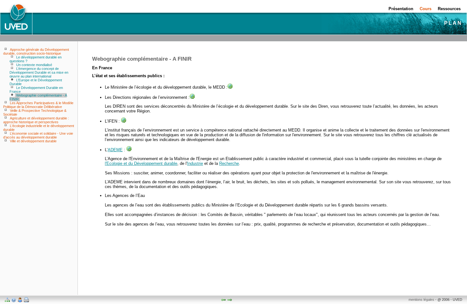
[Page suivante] (229, 299)
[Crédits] (20, 299)
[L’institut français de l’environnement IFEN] (123, 121)
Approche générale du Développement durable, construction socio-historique (36, 51)
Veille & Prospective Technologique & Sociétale (34, 112)
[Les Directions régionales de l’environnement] (192, 97)
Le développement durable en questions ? (36, 59)
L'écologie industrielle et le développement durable (38, 128)
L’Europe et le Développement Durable (36, 82)
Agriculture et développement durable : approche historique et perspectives (36, 120)
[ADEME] (129, 149)
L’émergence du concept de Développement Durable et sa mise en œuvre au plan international (39, 72)
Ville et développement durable (33, 141)
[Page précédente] (223, 299)
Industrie (195, 163)
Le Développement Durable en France (36, 89)
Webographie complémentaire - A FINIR (38, 97)
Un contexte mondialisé (34, 65)
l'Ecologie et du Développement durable (141, 163)
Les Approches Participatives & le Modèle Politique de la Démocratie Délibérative (38, 105)
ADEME (115, 149)
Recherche (229, 163)
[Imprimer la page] (26, 299)
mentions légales (421, 299)
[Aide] (13, 299)
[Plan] (7, 299)
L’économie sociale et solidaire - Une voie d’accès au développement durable (38, 135)
